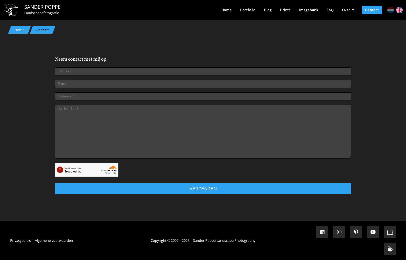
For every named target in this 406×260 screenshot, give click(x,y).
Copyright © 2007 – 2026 (170, 240)
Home (226, 10)
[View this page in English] (399, 10)
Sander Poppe (42, 6)
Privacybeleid (20, 240)
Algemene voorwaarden (54, 240)
